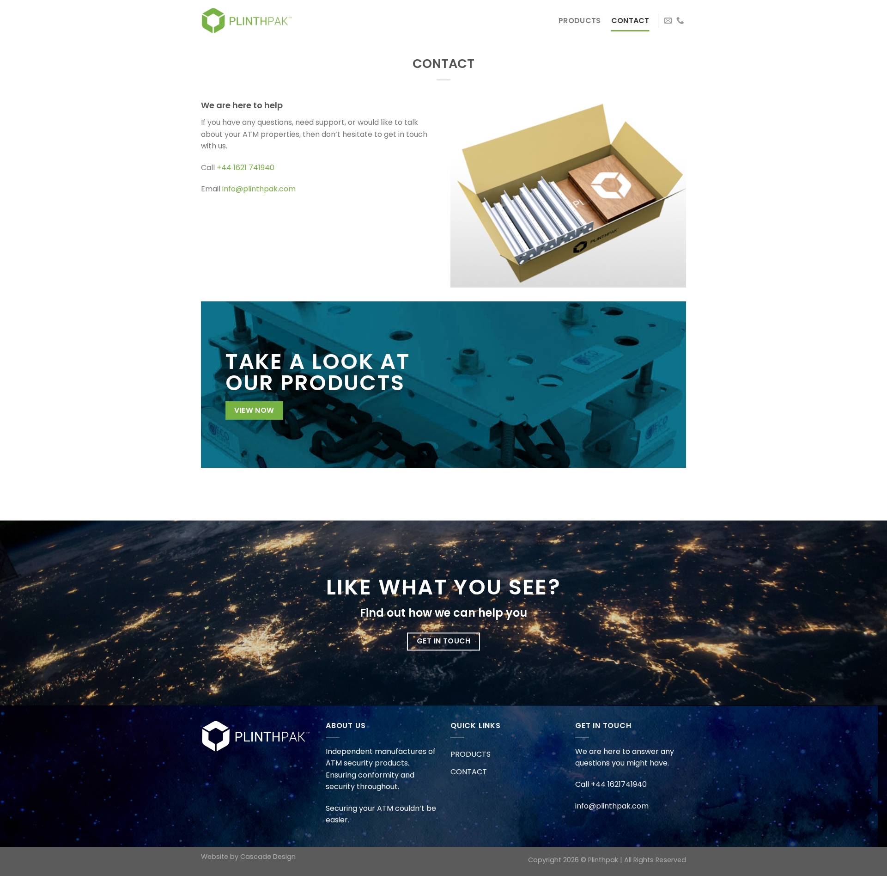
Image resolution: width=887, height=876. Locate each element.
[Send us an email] (668, 21)
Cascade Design (268, 856)
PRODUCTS (580, 20)
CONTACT (630, 20)
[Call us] (680, 21)
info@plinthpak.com (259, 189)
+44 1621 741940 (245, 167)
